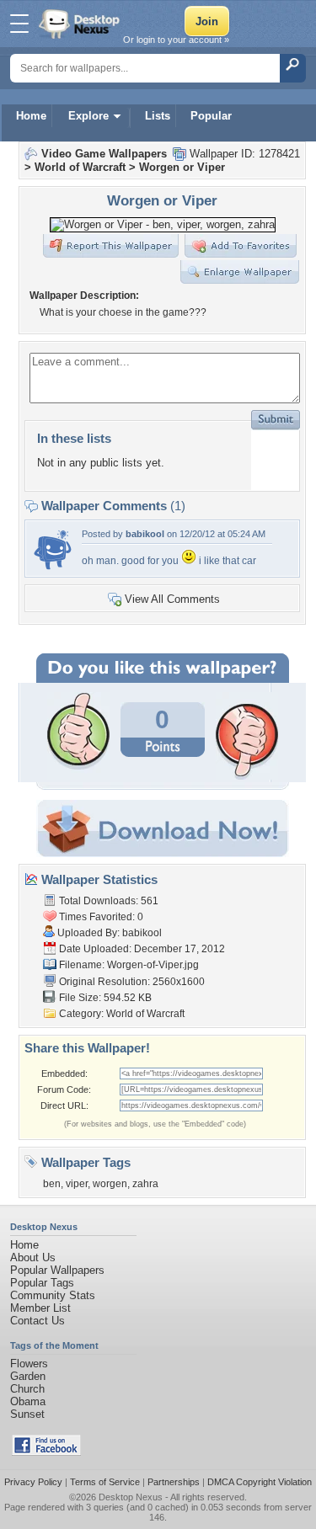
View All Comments (172, 599)
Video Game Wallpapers (104, 153)
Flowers (29, 1363)
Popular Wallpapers (57, 1270)
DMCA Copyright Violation (259, 1482)
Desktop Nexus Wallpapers (81, 23)
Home (31, 115)
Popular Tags (42, 1282)
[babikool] (52, 567)
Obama (28, 1401)
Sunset (27, 1414)
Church (27, 1388)
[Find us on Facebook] (46, 1452)
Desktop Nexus (131, 1497)
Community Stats (52, 1295)
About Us (33, 1257)
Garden (28, 1376)
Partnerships (173, 1482)
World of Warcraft (80, 167)
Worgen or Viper (182, 167)
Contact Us (37, 1320)
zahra (145, 1184)
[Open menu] (19, 23)
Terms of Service (105, 1482)
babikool (145, 534)
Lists (157, 115)
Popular (211, 115)
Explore (88, 115)
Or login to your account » (176, 40)
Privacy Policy (33, 1482)
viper (77, 1184)
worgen (110, 1184)
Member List (40, 1308)
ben (52, 1184)
